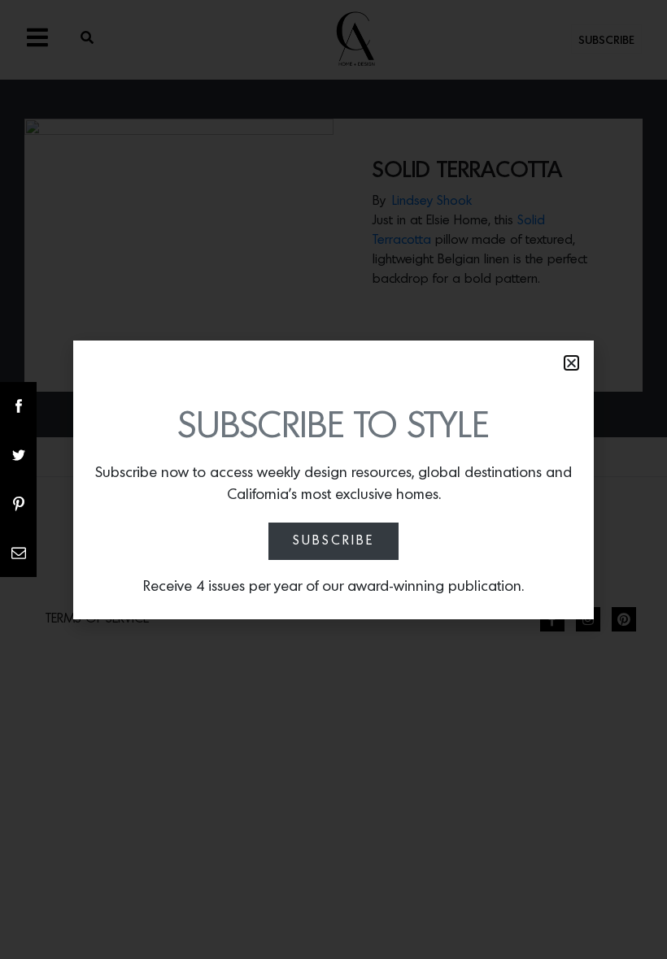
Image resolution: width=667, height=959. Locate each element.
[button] (571, 363)
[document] (333, 479)
